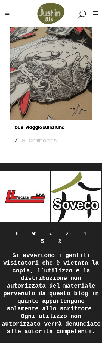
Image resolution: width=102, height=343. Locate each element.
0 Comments (39, 141)
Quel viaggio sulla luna (39, 127)
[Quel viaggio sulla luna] (51, 73)
